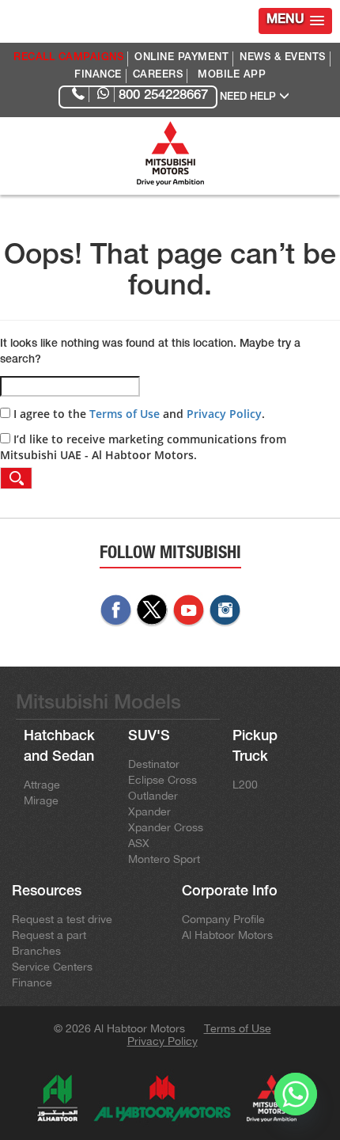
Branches (36, 950)
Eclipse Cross (162, 779)
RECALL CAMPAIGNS (68, 58)
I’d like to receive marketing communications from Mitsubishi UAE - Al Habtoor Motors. (143, 446)
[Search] (16, 478)
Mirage (41, 800)
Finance (32, 982)
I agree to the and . (137, 413)
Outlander (153, 795)
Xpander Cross (165, 827)
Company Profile (223, 919)
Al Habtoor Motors (227, 935)
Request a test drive (62, 919)
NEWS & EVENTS (283, 58)
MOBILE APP (232, 75)
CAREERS (158, 75)
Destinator (153, 764)
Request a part (49, 935)
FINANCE (98, 75)
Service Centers (52, 966)
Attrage (42, 784)
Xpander (149, 811)
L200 (245, 784)
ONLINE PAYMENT (181, 58)
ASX (138, 843)
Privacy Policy (224, 413)
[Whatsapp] (295, 1098)
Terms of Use (124, 413)
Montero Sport (164, 859)
